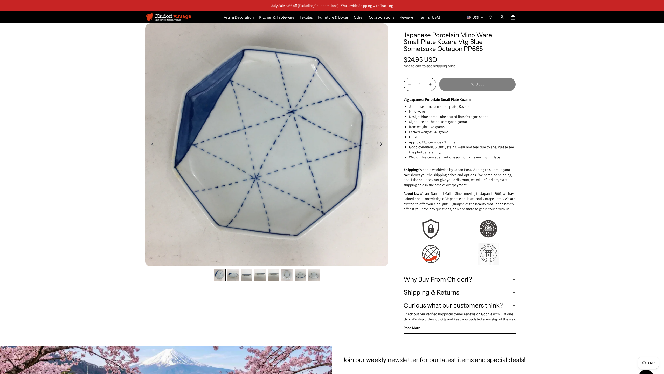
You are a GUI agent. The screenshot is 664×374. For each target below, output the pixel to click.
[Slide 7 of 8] (300, 275)
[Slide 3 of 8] (246, 275)
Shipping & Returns (431, 292)
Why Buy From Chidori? (438, 279)
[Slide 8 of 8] (314, 275)
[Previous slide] (151, 145)
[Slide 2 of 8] (233, 275)
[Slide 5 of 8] (273, 275)
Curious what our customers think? (453, 305)
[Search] (490, 17)
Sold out (477, 84)
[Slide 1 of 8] (219, 275)
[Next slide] (382, 145)
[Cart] (513, 17)
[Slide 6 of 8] (287, 275)
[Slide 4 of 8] (260, 275)
